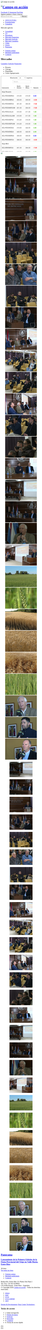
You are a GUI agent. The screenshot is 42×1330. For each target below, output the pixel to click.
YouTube (20, 12)
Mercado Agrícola (11, 39)
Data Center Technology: (26, 1304)
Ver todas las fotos (7, 1270)
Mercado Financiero (12, 37)
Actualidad (9, 31)
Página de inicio (12, 1315)
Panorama (8, 47)
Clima (7, 43)
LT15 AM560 (10, 1299)
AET (7, 1301)
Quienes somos (10, 51)
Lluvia (7, 45)
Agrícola (11, 64)
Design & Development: (9, 1304)
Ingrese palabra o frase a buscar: (12, 14)
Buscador (10, 1319)
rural (6, 1295)
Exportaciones (10, 22)
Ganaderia (8, 24)
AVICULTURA (10, 20)
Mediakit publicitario (12, 52)
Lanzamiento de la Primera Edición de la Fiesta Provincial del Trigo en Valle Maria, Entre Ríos (19, 1261)
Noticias (9, 1317)
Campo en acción (20, 1287)
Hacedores (8, 35)
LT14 (7, 1297)
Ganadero (4, 64)
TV (6, 33)
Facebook (4, 12)
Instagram (13, 12)
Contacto (8, 54)
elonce (7, 1293)
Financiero (17, 64)
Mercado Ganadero (11, 41)
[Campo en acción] (14, 7)
